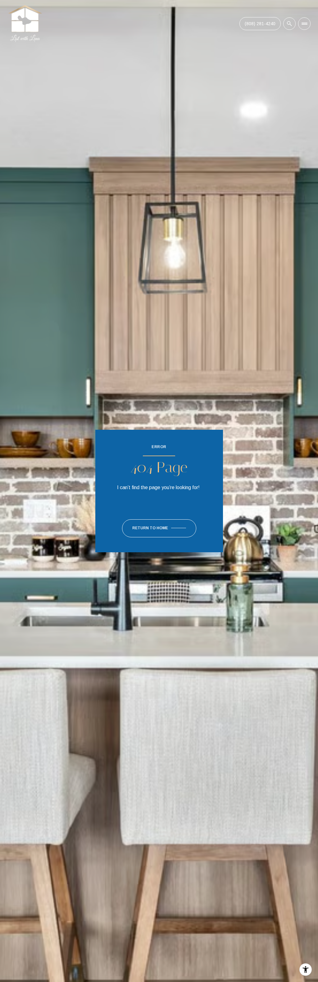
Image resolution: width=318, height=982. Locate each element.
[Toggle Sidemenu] (304, 23)
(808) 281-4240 (260, 23)
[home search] (289, 23)
